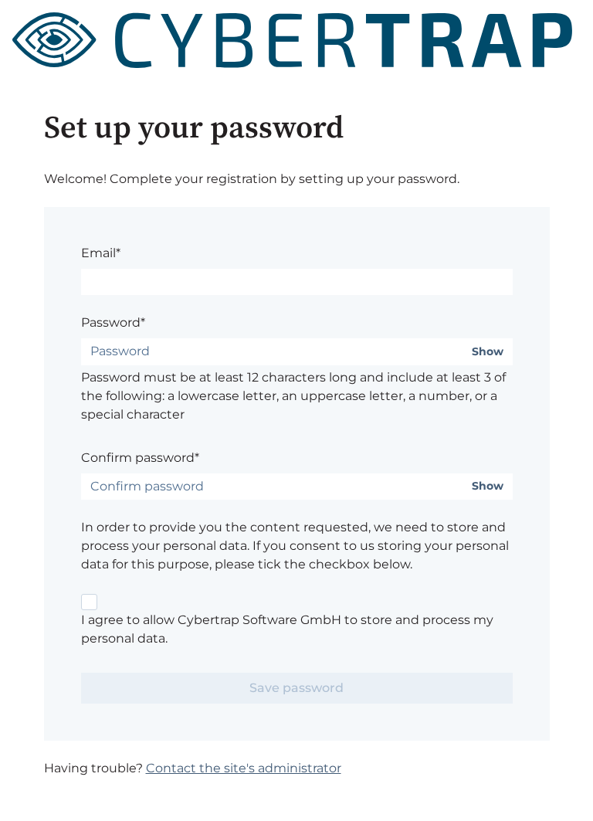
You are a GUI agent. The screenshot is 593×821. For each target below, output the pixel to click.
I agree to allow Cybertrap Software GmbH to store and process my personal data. (287, 629)
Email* (100, 253)
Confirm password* (140, 457)
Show (487, 351)
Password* (113, 322)
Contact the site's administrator (243, 768)
